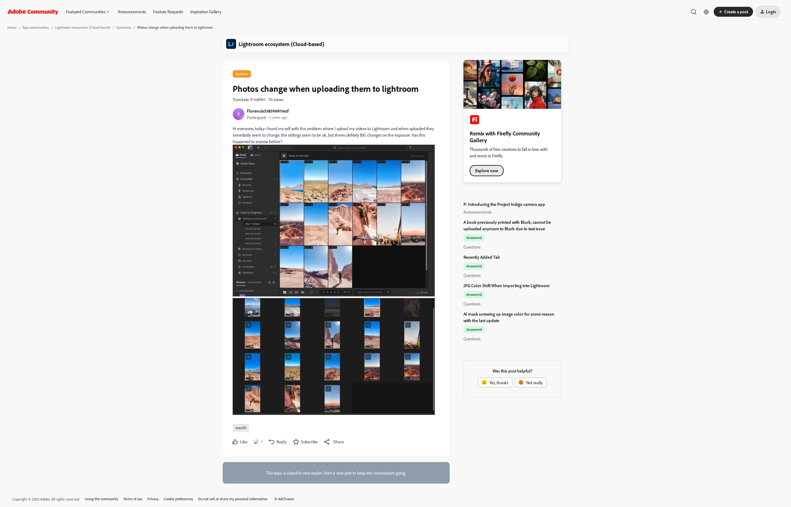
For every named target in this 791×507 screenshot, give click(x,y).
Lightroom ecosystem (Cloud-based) (82, 27)
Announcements (132, 11)
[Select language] (706, 12)
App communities (36, 27)
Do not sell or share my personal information (233, 498)
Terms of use (132, 498)
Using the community (101, 498)
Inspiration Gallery (205, 11)
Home (12, 27)
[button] (733, 12)
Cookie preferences (178, 498)
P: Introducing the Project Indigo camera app (504, 204)
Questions (123, 27)
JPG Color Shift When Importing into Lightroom (506, 285)
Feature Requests (168, 11)
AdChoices (286, 498)
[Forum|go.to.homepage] (32, 12)
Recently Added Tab (481, 257)
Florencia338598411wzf (268, 110)
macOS (240, 427)
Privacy (153, 498)
